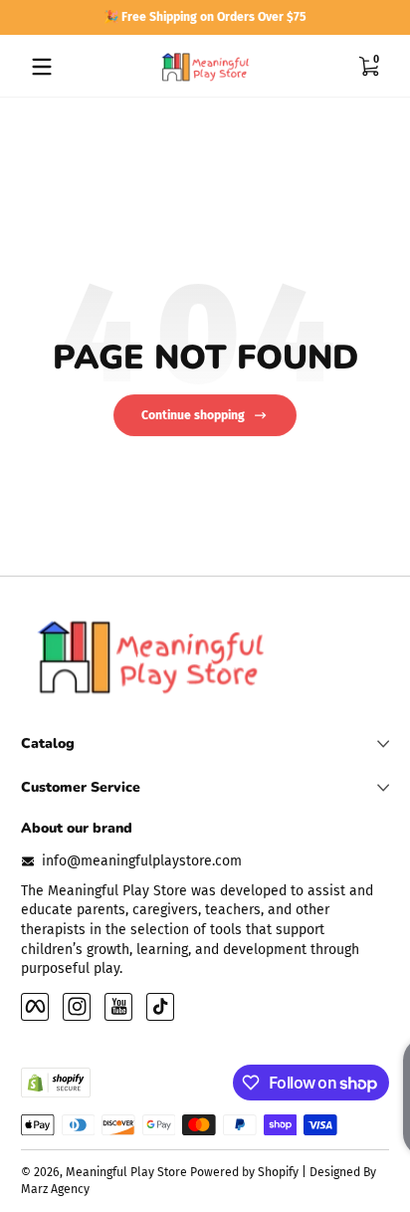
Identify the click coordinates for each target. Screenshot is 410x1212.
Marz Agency (55, 1189)
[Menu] (42, 67)
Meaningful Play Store (126, 1172)
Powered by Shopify (244, 1172)
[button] (368, 67)
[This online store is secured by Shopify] (56, 1082)
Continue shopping (193, 415)
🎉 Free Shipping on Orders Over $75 (205, 17)
